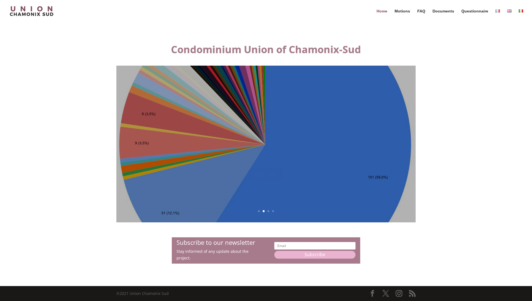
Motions (402, 11)
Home (382, 11)
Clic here (266, 162)
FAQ (421, 11)
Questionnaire (474, 11)
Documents (443, 11)
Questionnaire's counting (266, 128)
